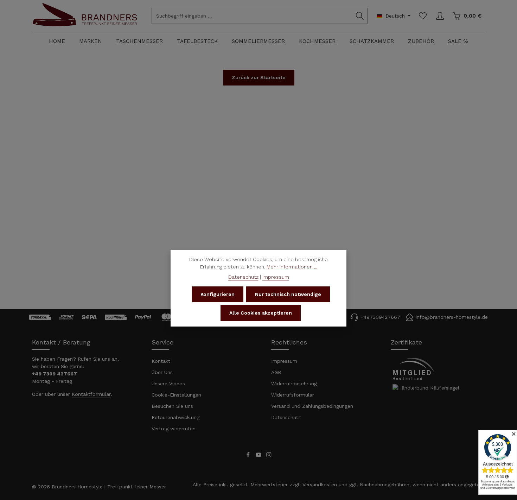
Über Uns (162, 372)
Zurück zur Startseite (259, 77)
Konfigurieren (217, 294)
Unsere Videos (168, 383)
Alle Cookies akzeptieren (260, 313)
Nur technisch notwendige (288, 294)
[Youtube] (259, 456)
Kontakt (161, 361)
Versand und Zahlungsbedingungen (312, 406)
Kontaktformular (91, 394)
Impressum (284, 361)
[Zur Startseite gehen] (85, 22)
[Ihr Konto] (440, 16)
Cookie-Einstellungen (176, 395)
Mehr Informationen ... (292, 267)
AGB (276, 372)
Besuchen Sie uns (172, 406)
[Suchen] (360, 16)
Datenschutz (286, 417)
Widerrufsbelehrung (294, 383)
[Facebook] (249, 456)
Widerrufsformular (292, 395)
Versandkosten (319, 484)
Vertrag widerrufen (174, 428)
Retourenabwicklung (175, 417)
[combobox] (252, 16)
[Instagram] (269, 456)
